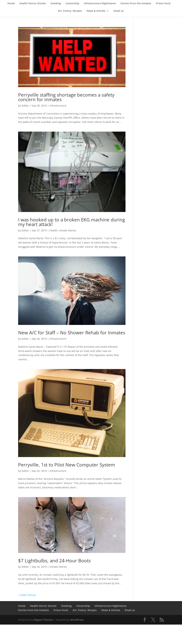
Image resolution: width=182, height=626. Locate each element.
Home (11, 3)
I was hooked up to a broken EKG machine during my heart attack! (71, 221)
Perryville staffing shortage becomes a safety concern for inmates (66, 97)
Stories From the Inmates (136, 3)
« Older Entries (27, 595)
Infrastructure (58, 105)
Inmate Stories (67, 230)
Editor (25, 105)
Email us (119, 11)
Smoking (55, 3)
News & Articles (96, 11)
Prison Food (163, 3)
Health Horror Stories (32, 3)
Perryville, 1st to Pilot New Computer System (66, 464)
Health (53, 230)
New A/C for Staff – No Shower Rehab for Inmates (71, 332)
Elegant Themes (43, 619)
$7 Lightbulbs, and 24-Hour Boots (54, 560)
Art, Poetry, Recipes (70, 11)
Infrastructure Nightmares (100, 3)
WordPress (77, 619)
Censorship (72, 3)
